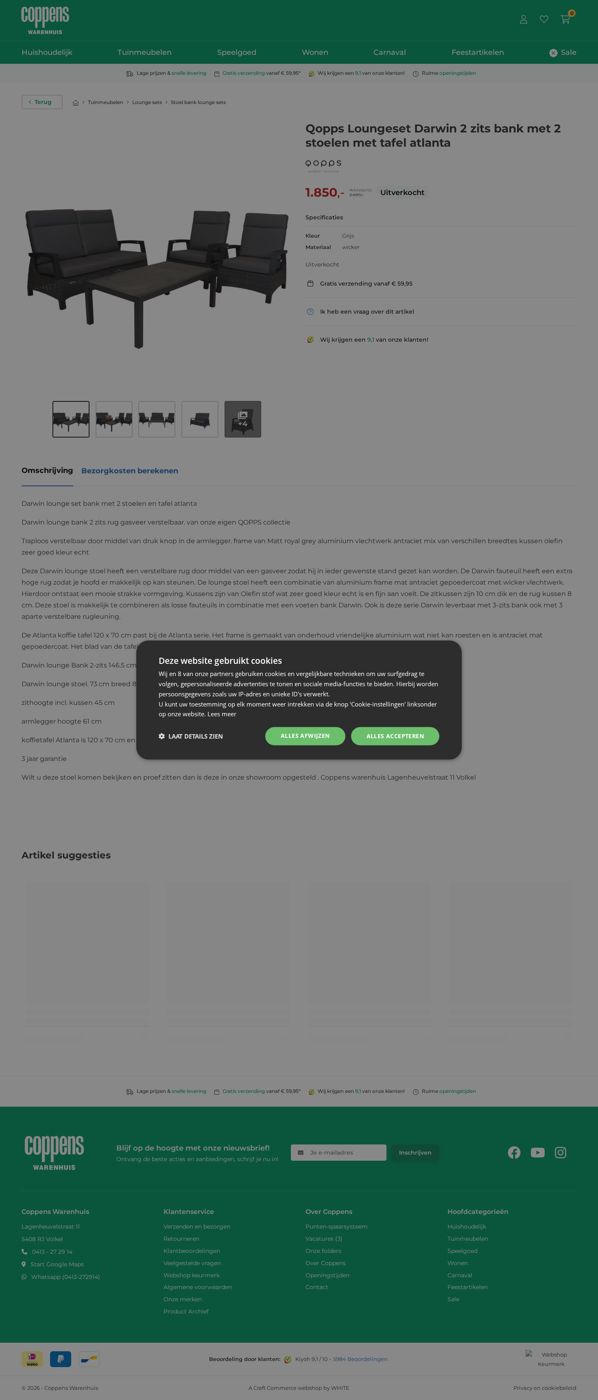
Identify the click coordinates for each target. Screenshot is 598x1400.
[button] (191, 736)
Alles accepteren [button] (395, 736)
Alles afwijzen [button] (305, 735)
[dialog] (299, 700)
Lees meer (221, 714)
